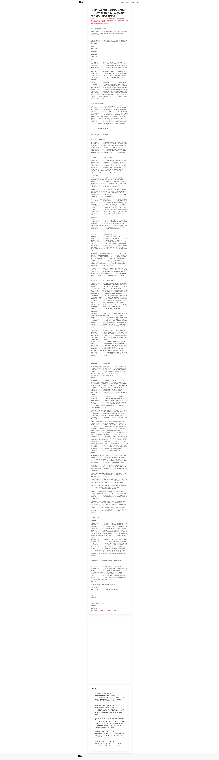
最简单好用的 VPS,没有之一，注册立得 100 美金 (103, 611)
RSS (127, 2)
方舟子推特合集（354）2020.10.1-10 (104, 731)
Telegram (132, 2)
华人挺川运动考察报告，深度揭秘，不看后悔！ (107, 705)
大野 (93, 18)
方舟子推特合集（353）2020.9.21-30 (104, 741)
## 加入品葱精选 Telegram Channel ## (101, 23)
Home (122, 2)
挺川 (114, 18)
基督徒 (111, 18)
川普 (109, 18)
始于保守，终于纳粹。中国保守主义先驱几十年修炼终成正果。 (109, 719)
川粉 (107, 18)
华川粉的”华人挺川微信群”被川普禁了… (105, 694)
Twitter (137, 2)
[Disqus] (109, 636)
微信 (116, 18)
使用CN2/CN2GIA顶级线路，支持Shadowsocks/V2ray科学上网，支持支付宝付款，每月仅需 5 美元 (109, 21)
